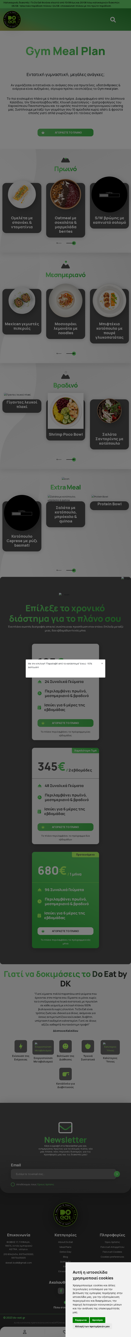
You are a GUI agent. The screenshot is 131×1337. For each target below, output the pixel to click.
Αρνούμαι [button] (97, 1320)
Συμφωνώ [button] (81, 1320)
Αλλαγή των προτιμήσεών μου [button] (92, 1326)
